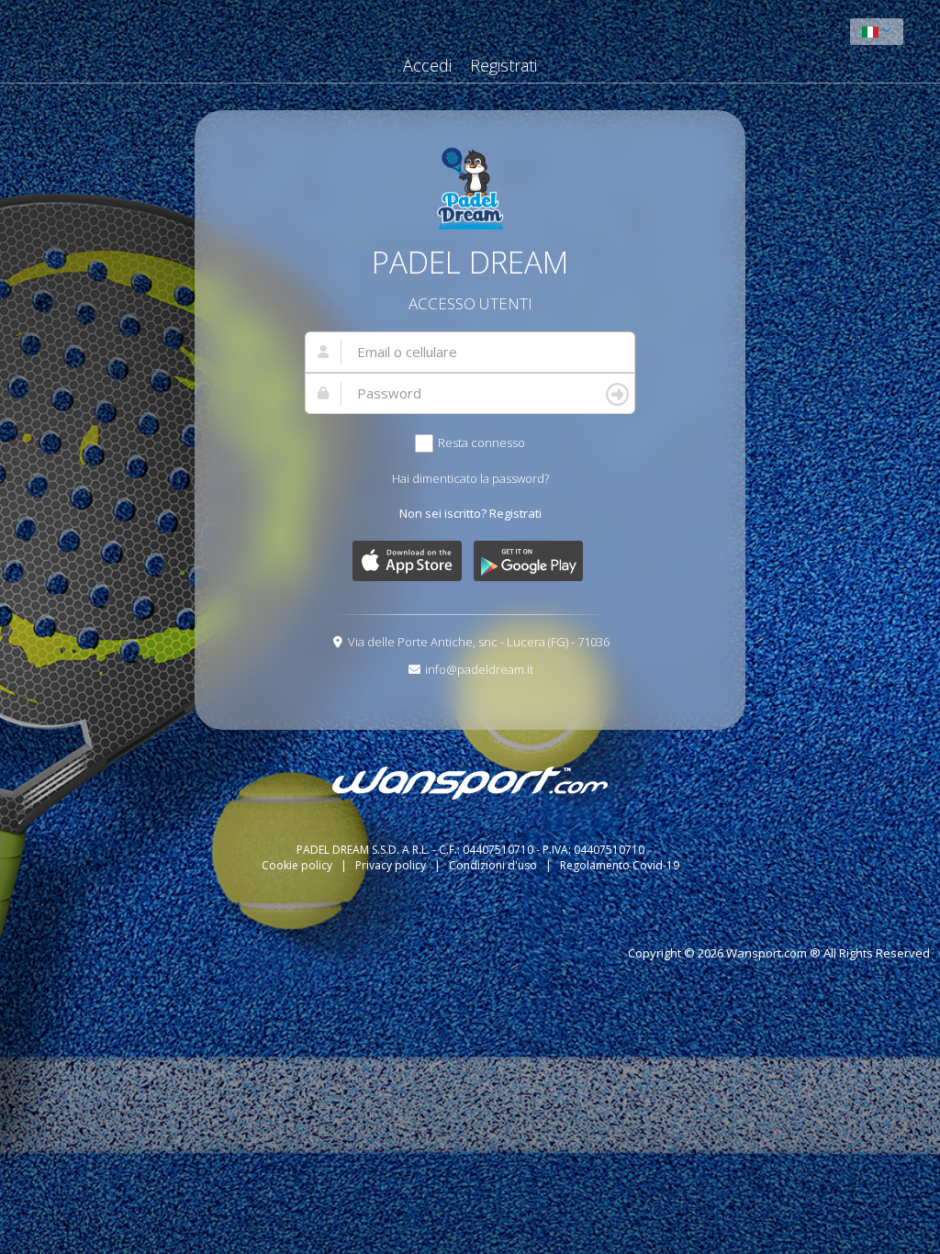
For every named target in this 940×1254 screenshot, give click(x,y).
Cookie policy (298, 865)
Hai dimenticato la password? (470, 478)
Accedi (427, 65)
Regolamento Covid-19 (619, 865)
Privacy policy (392, 865)
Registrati (503, 65)
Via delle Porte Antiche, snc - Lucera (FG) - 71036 (479, 641)
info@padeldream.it (479, 669)
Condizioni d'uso (494, 865)
